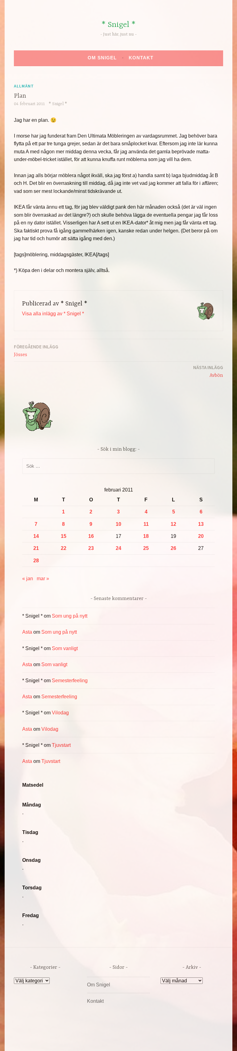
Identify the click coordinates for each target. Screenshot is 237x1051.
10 (118, 524)
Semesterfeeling (70, 680)
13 (201, 524)
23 (91, 548)
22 (63, 548)
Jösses (36, 351)
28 (36, 560)
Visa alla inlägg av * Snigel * (53, 313)
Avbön (208, 371)
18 (146, 536)
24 (118, 548)
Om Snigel (102, 57)
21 (36, 548)
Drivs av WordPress (73, 1039)
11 (146, 524)
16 (91, 536)
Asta (27, 632)
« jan (27, 578)
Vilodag (60, 712)
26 (173, 548)
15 (63, 536)
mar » (43, 578)
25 (146, 548)
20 (201, 536)
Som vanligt (65, 648)
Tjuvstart (61, 745)
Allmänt (24, 86)
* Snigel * (118, 24)
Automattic (176, 1039)
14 (36, 536)
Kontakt (141, 57)
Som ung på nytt (69, 616)
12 (173, 524)
